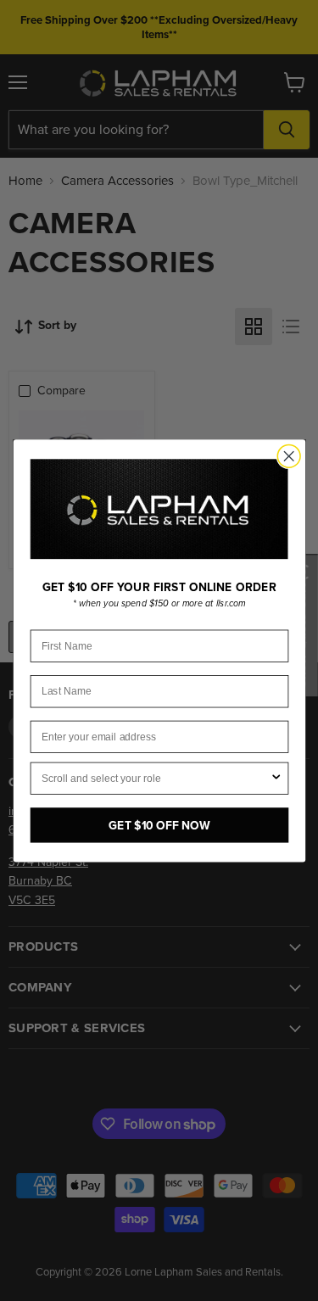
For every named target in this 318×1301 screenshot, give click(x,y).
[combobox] (155, 778)
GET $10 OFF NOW (159, 824)
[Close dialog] (288, 455)
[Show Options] (276, 778)
